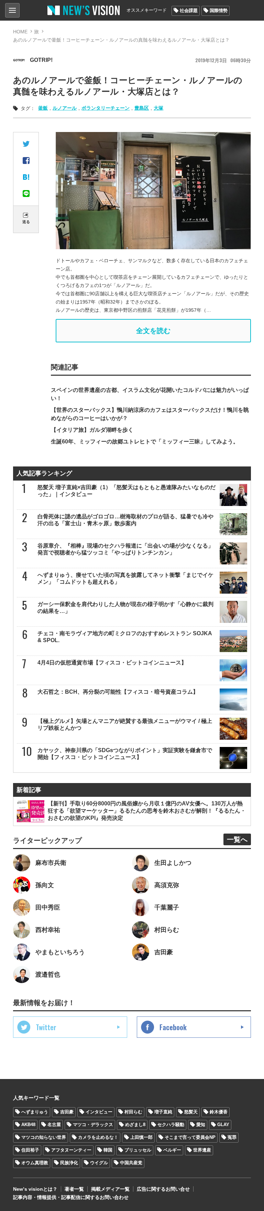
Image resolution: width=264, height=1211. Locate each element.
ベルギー (172, 1150)
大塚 (158, 108)
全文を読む (153, 330)
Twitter (46, 1027)
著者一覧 (74, 1189)
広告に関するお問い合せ (163, 1189)
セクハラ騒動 (170, 1124)
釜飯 (43, 108)
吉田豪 (67, 1111)
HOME (20, 31)
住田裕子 (30, 1150)
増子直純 (163, 1111)
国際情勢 (219, 10)
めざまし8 (135, 1124)
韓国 (107, 1150)
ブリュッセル (137, 1150)
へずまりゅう (34, 1111)
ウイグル (99, 1162)
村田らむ (133, 1111)
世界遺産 (202, 1150)
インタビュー (99, 1111)
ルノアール (65, 108)
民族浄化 (69, 1162)
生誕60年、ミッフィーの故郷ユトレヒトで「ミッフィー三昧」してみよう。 (145, 441)
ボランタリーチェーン (105, 108)
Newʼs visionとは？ (35, 1189)
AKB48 (28, 1124)
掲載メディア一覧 (110, 1189)
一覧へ (237, 839)
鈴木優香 (219, 1111)
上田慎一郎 (141, 1137)
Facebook (173, 1027)
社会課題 (189, 10)
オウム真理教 (34, 1162)
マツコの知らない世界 (43, 1137)
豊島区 (141, 108)
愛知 (200, 1124)
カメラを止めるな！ (98, 1137)
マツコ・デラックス (93, 1124)
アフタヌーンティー (71, 1150)
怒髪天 (191, 1111)
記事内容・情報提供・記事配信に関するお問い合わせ (71, 1197)
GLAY (223, 1124)
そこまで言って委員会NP (190, 1137)
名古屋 (54, 1124)
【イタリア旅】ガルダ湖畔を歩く (92, 430)
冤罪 (232, 1137)
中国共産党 (131, 1162)
